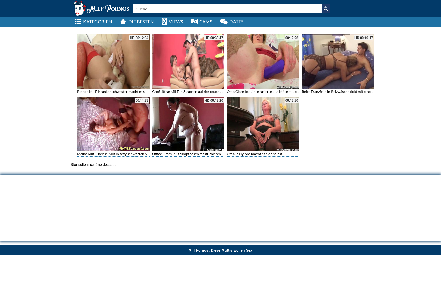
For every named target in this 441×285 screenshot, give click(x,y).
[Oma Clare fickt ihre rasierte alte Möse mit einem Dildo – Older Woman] (263, 61)
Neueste (327, 29)
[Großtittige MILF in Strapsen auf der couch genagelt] (188, 61)
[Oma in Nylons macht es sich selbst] (263, 124)
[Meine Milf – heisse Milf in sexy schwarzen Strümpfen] (113, 124)
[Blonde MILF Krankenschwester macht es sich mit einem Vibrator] (113, 61)
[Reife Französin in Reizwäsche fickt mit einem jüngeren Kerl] (338, 61)
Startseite (78, 164)
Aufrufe (342, 29)
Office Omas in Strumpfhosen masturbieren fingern (192, 154)
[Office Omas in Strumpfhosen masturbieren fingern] (188, 124)
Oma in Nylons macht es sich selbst (254, 154)
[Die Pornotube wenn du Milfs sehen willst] (101, 7)
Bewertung (358, 29)
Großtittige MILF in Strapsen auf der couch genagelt (193, 91)
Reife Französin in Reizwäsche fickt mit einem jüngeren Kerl (349, 91)
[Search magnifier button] (326, 8)
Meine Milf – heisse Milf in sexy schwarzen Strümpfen (119, 154)
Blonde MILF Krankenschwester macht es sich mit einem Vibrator (129, 91)
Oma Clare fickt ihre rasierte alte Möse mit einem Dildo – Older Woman (283, 91)
